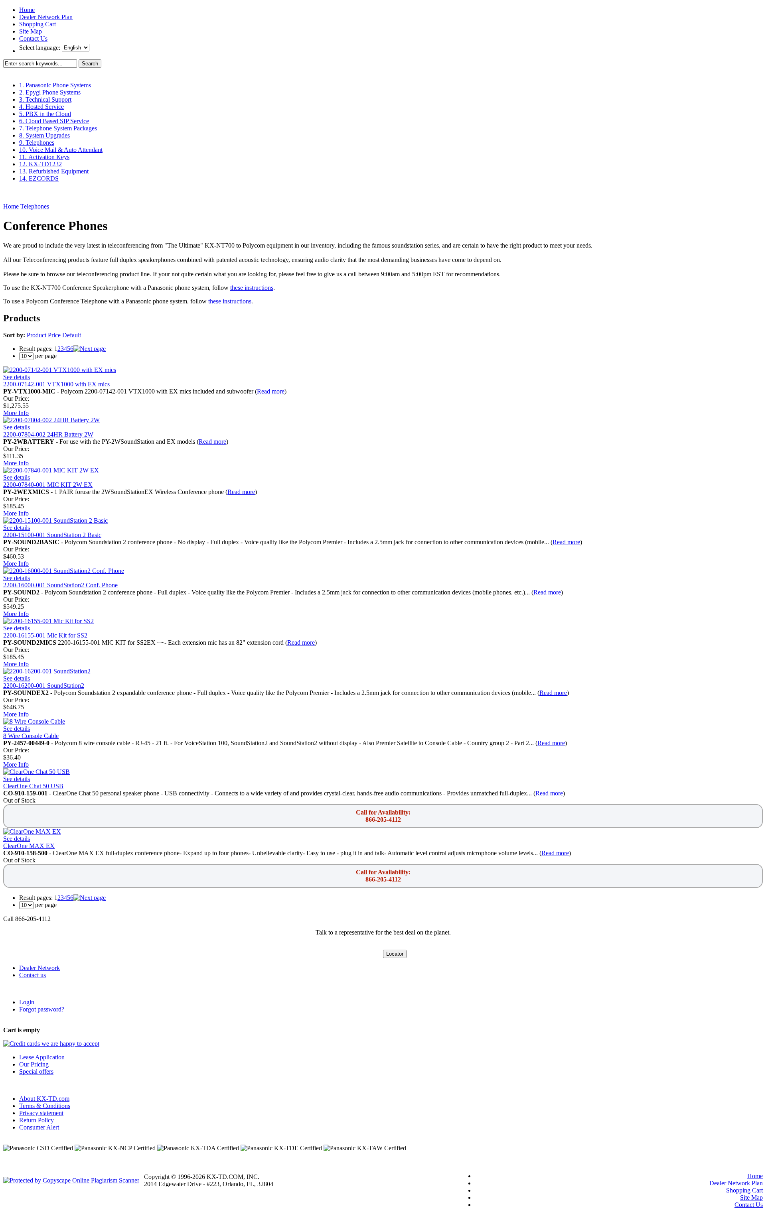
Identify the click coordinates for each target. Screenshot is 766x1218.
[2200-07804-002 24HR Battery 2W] (51, 420)
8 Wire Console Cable (31, 735)
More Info (16, 412)
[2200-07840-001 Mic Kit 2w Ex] (51, 470)
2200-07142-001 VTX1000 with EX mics (56, 384)
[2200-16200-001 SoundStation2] (47, 671)
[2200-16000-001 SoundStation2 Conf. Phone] (63, 570)
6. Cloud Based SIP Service (54, 121)
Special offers (36, 1071)
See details (16, 377)
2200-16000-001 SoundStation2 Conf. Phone (60, 585)
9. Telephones (36, 142)
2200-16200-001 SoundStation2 (43, 685)
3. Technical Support (45, 99)
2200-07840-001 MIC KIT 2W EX (48, 484)
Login (26, 1002)
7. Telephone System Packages (58, 128)
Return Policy (36, 1120)
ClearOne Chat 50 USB (33, 786)
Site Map (30, 31)
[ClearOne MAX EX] (32, 831)
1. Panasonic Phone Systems (55, 85)
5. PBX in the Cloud (45, 113)
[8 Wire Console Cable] (34, 721)
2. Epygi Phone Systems (50, 92)
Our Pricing (34, 1064)
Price (54, 335)
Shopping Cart (37, 24)
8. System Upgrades (44, 135)
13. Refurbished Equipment (54, 171)
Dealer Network (39, 967)
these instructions (251, 287)
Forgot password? (41, 1009)
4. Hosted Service (41, 106)
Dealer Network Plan (46, 17)
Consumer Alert (39, 1127)
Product (36, 335)
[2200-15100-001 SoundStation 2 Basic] (55, 520)
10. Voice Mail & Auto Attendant (61, 149)
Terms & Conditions (44, 1105)
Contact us (32, 975)
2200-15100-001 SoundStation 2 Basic (52, 534)
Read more (270, 391)
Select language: (40, 47)
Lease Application (42, 1057)
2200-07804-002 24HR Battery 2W (48, 434)
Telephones (34, 206)
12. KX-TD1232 (40, 164)
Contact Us (33, 38)
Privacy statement (41, 1113)
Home (27, 9)
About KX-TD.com (44, 1098)
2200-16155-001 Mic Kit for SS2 (45, 635)
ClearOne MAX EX (29, 845)
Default (71, 335)
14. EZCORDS (39, 178)
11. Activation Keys (44, 156)
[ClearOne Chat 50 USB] (36, 771)
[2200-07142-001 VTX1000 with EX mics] (59, 369)
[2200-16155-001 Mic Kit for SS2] (48, 621)
